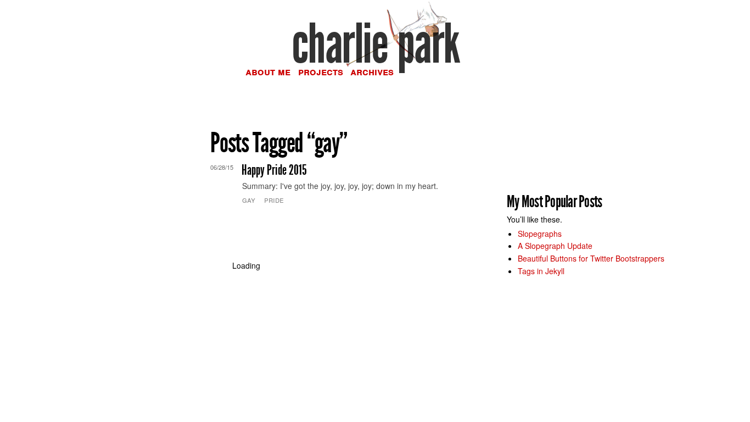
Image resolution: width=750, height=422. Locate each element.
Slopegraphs (540, 233)
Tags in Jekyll (541, 270)
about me (267, 71)
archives (372, 71)
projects (320, 71)
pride (274, 199)
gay (248, 199)
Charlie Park (375, 44)
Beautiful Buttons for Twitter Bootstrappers (591, 258)
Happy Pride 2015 (274, 170)
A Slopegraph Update (555, 245)
